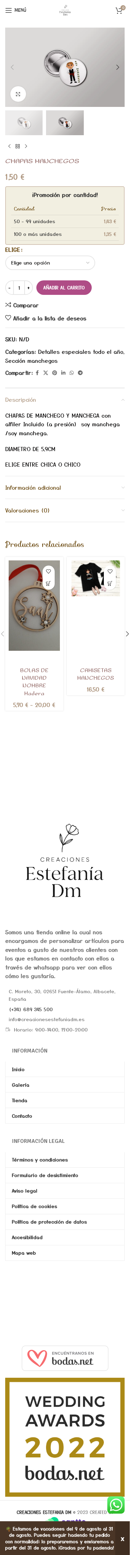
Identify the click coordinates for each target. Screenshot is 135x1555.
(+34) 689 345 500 (31, 1009)
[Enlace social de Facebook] (37, 372)
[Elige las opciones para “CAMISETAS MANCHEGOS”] (110, 584)
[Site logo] (65, 9)
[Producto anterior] (9, 146)
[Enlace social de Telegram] (80, 372)
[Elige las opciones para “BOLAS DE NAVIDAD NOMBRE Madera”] (49, 584)
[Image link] (65, 860)
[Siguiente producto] (26, 146)
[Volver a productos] (18, 146)
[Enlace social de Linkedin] (63, 372)
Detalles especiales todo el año (80, 351)
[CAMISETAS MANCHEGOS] (96, 578)
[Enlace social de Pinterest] (54, 372)
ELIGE (12, 249)
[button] (12, 67)
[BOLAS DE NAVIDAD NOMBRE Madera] (34, 605)
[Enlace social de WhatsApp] (72, 372)
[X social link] (45, 372)
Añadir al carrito (64, 287)
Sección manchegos (31, 360)
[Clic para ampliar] (18, 94)
